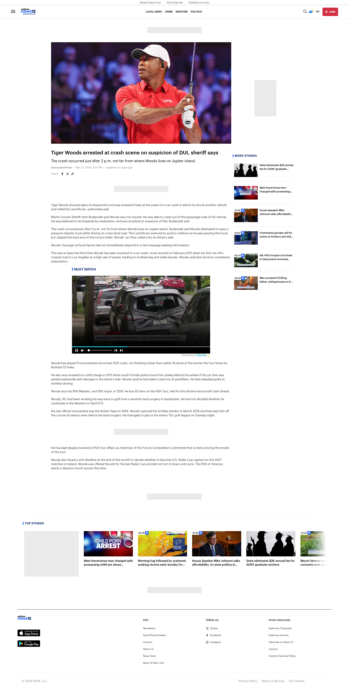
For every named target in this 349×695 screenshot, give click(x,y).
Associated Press (61, 167)
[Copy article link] (72, 173)
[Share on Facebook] (62, 173)
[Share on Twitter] (67, 173)
